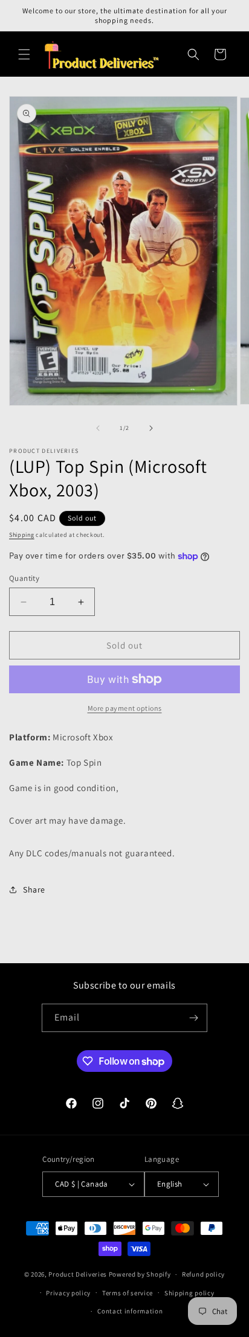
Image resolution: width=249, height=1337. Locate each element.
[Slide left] (98, 428)
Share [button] (34, 889)
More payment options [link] (125, 708)
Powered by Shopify (140, 1274)
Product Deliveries (77, 1274)
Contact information (130, 1311)
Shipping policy (189, 1293)
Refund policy (203, 1274)
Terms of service (127, 1293)
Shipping (21, 535)
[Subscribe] (193, 1018)
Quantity (24, 578)
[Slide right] (151, 428)
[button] (24, 54)
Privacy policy (68, 1293)
